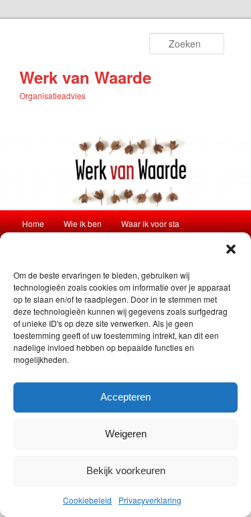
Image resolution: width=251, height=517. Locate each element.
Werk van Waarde (85, 77)
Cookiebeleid (87, 500)
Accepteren (125, 396)
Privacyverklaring (149, 500)
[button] (231, 249)
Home (33, 223)
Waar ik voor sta (150, 223)
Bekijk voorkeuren (125, 470)
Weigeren (126, 433)
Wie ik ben (83, 223)
